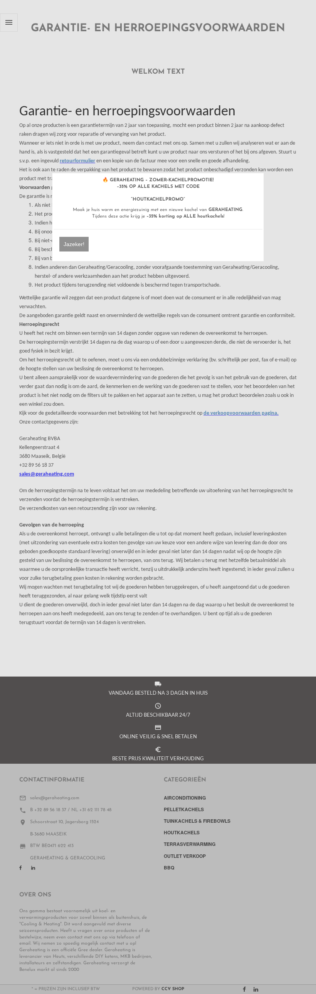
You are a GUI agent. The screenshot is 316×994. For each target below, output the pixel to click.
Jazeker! (74, 244)
